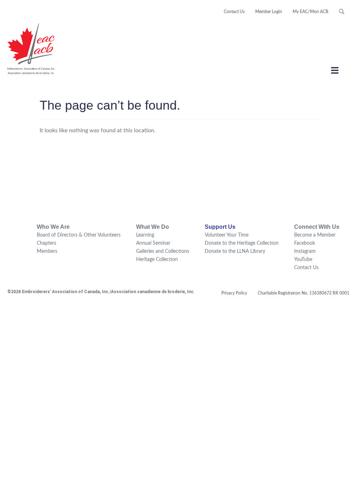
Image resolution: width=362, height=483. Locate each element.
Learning (145, 235)
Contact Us (234, 12)
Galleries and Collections (162, 251)
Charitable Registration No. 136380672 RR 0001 (303, 293)
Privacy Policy (234, 293)
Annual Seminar (153, 243)
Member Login (268, 12)
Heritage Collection (157, 259)
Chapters (46, 243)
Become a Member (314, 235)
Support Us (220, 227)
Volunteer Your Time (227, 235)
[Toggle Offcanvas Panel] (335, 72)
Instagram (305, 251)
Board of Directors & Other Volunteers (79, 235)
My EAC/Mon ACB (310, 12)
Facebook (304, 243)
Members (47, 251)
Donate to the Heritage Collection (242, 243)
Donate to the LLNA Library (235, 251)
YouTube (303, 259)
